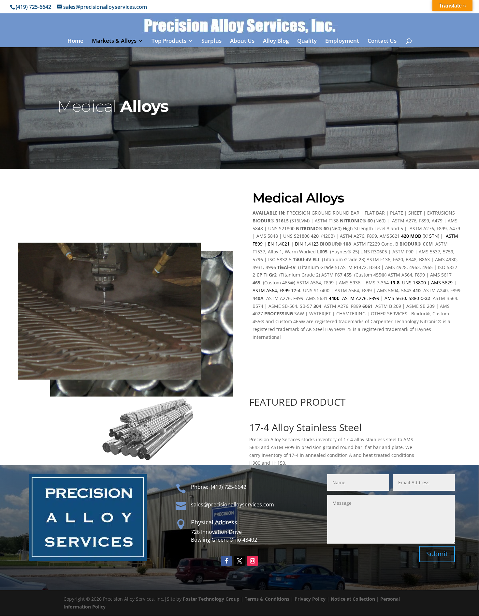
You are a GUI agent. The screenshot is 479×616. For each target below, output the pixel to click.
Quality (307, 41)
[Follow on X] (239, 561)
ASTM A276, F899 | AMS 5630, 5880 (374, 298)
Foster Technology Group (211, 599)
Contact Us (382, 41)
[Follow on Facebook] (226, 561)
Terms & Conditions (267, 599)
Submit (437, 553)
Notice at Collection (353, 599)
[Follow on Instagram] (252, 561)
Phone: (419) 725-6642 (218, 486)
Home (75, 41)
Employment (342, 41)
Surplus (211, 41)
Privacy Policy (310, 599)
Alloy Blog (276, 41)
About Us (242, 41)
